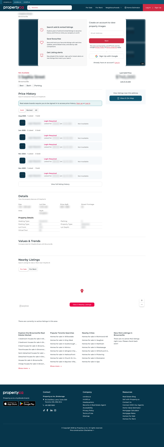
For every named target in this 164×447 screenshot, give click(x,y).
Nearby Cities (88, 333)
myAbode (20, 398)
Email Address (95, 32)
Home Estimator (133, 8)
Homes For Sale (129, 416)
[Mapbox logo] (24, 306)
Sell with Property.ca (131, 400)
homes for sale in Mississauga (94, 347)
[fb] (48, 410)
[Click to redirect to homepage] (14, 7)
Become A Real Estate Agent (94, 405)
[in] (55, 410)
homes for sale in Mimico (60, 347)
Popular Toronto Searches (62, 333)
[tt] (44, 410)
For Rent (99, 8)
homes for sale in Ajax (91, 362)
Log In (148, 8)
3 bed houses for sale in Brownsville (32, 346)
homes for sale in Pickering (93, 355)
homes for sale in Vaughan (93, 340)
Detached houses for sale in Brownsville (34, 357)
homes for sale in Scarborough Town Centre (68, 344)
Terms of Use (88, 413)
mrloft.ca (27, 2)
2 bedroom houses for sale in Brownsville (35, 342)
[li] (51, 410)
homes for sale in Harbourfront (62, 355)
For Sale (89, 8)
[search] (49, 7)
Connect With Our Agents (133, 405)
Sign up (79, 103)
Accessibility (88, 408)
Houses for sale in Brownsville (30, 360)
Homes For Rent (129, 419)
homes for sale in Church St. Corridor (65, 358)
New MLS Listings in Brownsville (123, 334)
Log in (117, 63)
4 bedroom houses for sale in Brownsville (35, 339)
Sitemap (86, 416)
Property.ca (7, 398)
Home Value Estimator (132, 408)
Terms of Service (111, 47)
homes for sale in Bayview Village (63, 362)
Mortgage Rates (129, 413)
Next (106, 41)
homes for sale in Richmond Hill (95, 337)
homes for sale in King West (61, 340)
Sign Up (158, 8)
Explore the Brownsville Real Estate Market (31, 334)
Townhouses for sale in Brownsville (32, 349)
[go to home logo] (13, 393)
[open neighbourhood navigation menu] (121, 7)
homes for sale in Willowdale (62, 337)
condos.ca (17, 2)
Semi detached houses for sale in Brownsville (36, 353)
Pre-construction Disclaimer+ (82, 430)
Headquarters (88, 402)
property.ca (7, 2)
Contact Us (127, 402)
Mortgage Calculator (131, 411)
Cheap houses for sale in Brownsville (33, 364)
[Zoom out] (141, 304)
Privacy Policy (100, 47)
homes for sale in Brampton (93, 358)
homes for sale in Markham (93, 344)
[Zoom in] (141, 300)
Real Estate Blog (129, 397)
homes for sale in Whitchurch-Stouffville (98, 351)
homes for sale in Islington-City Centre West (68, 351)
